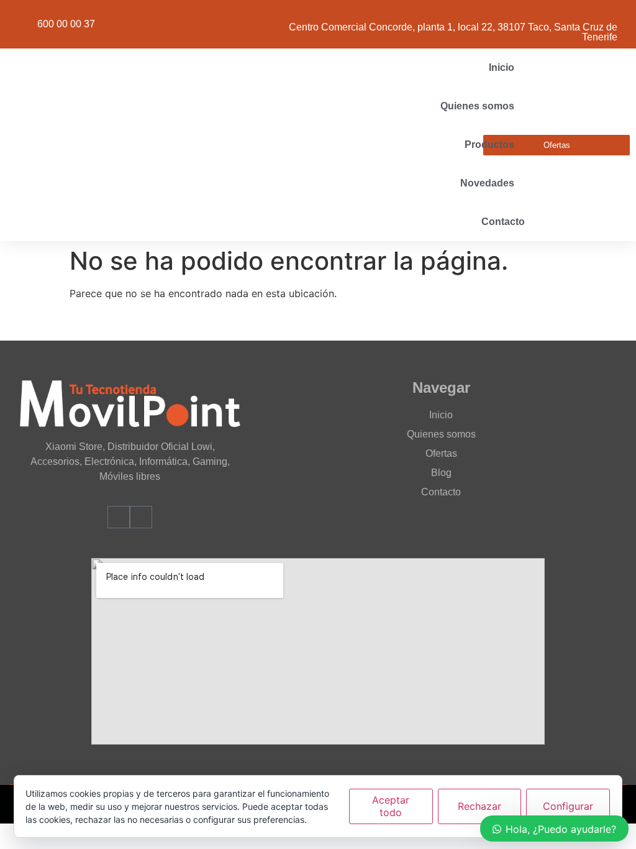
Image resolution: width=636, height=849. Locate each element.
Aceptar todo (390, 806)
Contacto (503, 221)
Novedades (487, 183)
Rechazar (479, 806)
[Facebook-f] (118, 517)
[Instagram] (141, 517)
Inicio (501, 67)
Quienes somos (477, 106)
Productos (489, 144)
